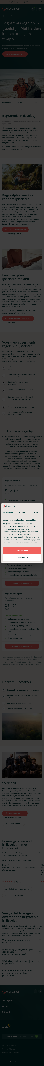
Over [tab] (36, 512)
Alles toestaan (22, 550)
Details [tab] (22, 512)
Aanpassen (20, 557)
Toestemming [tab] (8, 512)
